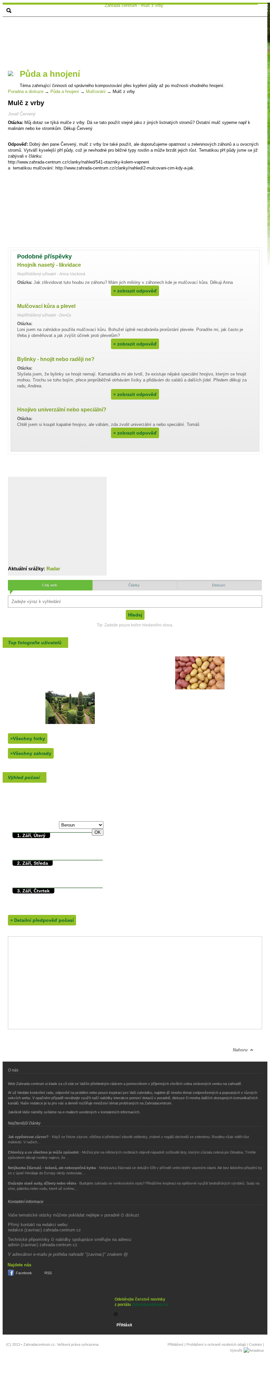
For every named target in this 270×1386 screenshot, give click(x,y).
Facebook (24, 1273)
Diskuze (218, 585)
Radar (53, 568)
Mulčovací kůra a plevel (46, 306)
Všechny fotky (27, 738)
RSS (48, 1273)
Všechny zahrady (30, 753)
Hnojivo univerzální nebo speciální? (61, 409)
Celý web (49, 585)
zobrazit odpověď (135, 290)
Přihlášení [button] (175, 1344)
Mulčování (96, 91)
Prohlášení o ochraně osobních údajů (216, 1344)
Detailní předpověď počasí (42, 920)
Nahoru (240, 1049)
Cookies (255, 1344)
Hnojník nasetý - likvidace (49, 265)
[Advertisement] (124, 40)
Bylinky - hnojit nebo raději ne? (55, 359)
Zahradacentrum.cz (150, 1304)
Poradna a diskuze (25, 91)
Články (134, 585)
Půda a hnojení (64, 91)
